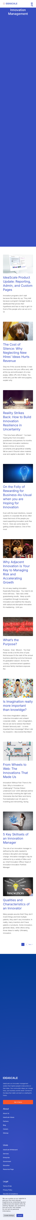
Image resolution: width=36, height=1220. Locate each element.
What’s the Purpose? (11, 642)
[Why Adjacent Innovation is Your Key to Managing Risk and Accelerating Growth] (18, 548)
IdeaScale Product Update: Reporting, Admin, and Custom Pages (17, 283)
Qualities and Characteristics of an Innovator (16, 904)
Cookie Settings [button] (9, 1215)
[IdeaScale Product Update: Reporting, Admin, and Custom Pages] (18, 264)
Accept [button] (20, 1215)
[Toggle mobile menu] (32, 3)
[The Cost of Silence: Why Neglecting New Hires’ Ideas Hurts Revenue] (18, 331)
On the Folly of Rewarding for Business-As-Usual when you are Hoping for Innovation (17, 497)
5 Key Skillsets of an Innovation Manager (15, 838)
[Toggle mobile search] (32, 5)
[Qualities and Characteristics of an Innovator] (18, 886)
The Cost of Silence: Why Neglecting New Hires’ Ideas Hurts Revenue (16, 353)
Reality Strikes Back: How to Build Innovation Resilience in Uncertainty (17, 421)
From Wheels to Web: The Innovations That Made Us (15, 771)
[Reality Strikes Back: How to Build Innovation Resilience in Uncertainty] (18, 399)
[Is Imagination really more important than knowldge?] (18, 688)
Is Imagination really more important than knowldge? (18, 706)
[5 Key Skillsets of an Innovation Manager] (18, 821)
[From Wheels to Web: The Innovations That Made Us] (18, 751)
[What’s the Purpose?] (18, 626)
